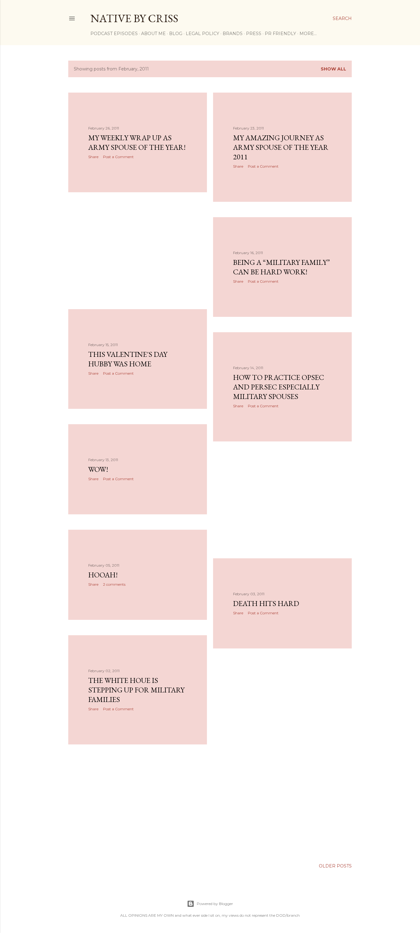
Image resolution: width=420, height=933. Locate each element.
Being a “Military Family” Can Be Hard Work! (281, 267)
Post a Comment (118, 156)
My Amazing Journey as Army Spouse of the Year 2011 (280, 147)
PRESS (253, 33)
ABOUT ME (153, 33)
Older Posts (335, 866)
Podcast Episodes (114, 33)
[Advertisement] (137, 251)
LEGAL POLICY (202, 33)
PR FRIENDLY (280, 33)
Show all (333, 69)
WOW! (98, 469)
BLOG (175, 33)
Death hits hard (266, 603)
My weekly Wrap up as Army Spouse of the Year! (137, 142)
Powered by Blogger (215, 903)
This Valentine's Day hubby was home (127, 359)
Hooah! (103, 575)
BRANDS (233, 33)
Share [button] (93, 156)
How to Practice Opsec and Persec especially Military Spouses (278, 387)
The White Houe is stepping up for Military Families (136, 690)
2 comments (114, 584)
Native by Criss (134, 18)
